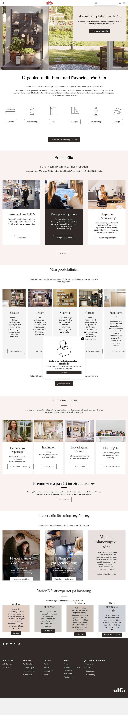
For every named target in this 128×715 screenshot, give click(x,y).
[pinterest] (15, 644)
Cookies (87, 667)
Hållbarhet (48, 667)
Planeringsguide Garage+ (64, 579)
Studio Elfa (6, 667)
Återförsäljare (28, 664)
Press (66, 664)
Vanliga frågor (28, 667)
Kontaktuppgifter (29, 671)
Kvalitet (46, 675)
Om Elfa (46, 664)
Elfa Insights (68, 677)
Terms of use (89, 664)
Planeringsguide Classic (21, 579)
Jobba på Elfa (48, 671)
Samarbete (68, 673)
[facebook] (3, 644)
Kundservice (27, 675)
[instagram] (7, 644)
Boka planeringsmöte (100, 31)
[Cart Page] (125, 3)
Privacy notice (89, 671)
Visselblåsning (89, 675)
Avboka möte (7, 664)
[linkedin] (11, 644)
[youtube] (19, 644)
